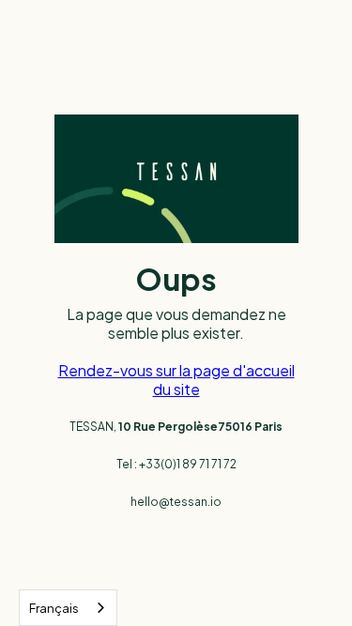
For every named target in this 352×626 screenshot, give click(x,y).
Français (54, 608)
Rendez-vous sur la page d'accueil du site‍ (176, 379)
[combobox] (68, 607)
